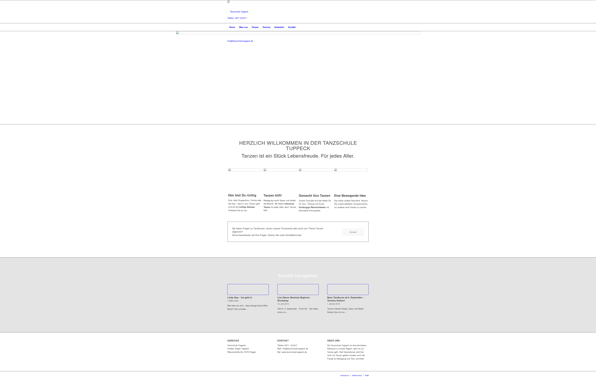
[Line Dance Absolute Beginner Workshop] (298, 289)
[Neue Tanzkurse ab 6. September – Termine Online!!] (348, 289)
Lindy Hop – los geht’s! (239, 297)
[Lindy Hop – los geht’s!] (248, 289)
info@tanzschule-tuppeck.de (240, 40)
